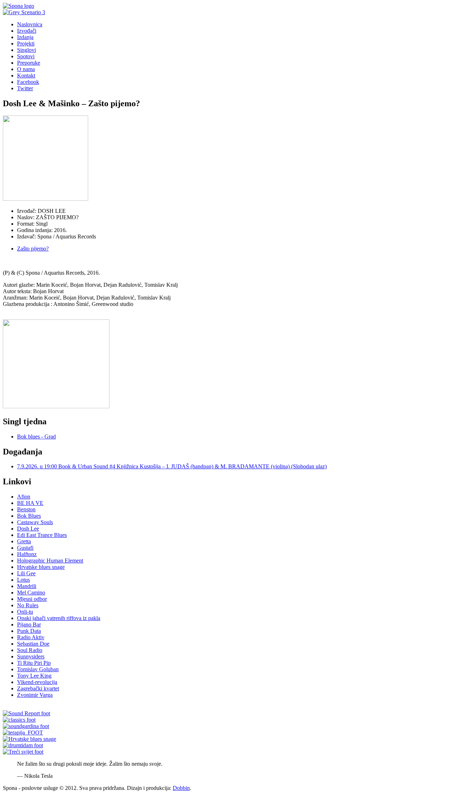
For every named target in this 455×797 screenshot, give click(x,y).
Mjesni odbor (32, 599)
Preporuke (28, 63)
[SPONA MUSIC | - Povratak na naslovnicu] (18, 6)
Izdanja (25, 37)
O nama (26, 69)
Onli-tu (25, 612)
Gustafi (25, 548)
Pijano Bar (29, 624)
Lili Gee (26, 573)
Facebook (28, 82)
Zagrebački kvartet (38, 688)
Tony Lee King (34, 676)
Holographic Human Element (50, 561)
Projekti (25, 44)
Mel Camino (31, 592)
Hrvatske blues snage (41, 567)
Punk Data (29, 631)
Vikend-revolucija (37, 682)
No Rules (27, 605)
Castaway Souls (35, 522)
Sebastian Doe (33, 644)
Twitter (25, 88)
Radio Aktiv (30, 637)
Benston (26, 509)
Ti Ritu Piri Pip (34, 663)
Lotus (23, 580)
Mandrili (26, 586)
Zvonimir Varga (35, 695)
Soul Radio (29, 650)
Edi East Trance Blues (42, 535)
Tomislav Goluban (38, 669)
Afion (23, 497)
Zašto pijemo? (33, 249)
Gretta (24, 541)
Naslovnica (29, 24)
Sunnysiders (30, 656)
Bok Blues (29, 516)
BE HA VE (30, 503)
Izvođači (26, 31)
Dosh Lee (28, 529)
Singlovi (26, 50)
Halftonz (27, 554)
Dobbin (181, 788)
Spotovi (25, 56)
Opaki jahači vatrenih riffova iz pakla (58, 618)
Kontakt (26, 75)
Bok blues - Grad (36, 436)
